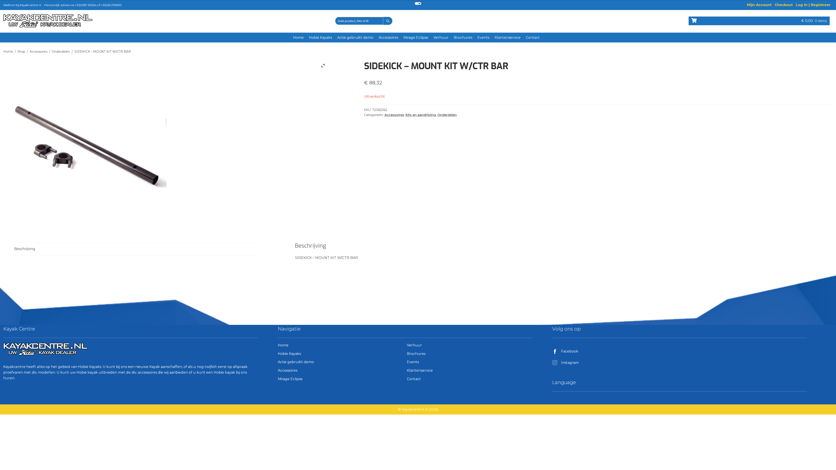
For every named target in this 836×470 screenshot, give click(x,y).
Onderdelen (61, 52)
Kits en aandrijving (421, 115)
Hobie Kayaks (320, 37)
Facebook (569, 351)
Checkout (784, 5)
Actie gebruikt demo (355, 37)
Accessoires (388, 37)
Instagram (570, 363)
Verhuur (440, 37)
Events (483, 37)
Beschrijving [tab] (24, 249)
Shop (21, 52)
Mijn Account (759, 5)
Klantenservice (508, 37)
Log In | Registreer (813, 5)
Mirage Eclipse (415, 37)
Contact (533, 37)
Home (298, 37)
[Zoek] (387, 21)
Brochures (463, 37)
